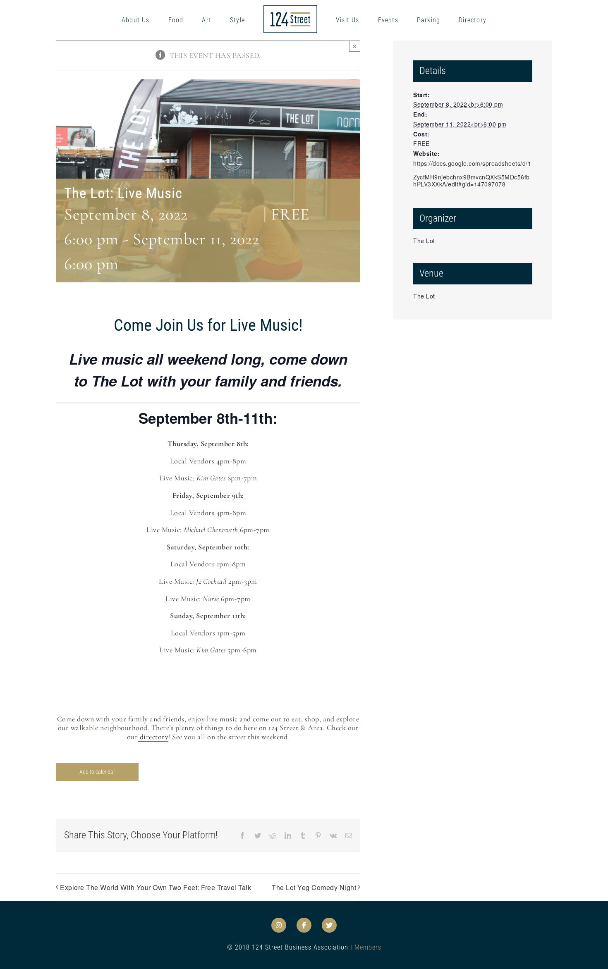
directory (153, 736)
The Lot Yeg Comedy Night (314, 887)
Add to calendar (97, 772)
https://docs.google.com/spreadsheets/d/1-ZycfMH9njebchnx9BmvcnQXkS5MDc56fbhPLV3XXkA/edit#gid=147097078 (472, 173)
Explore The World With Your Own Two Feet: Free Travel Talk (155, 887)
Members (367, 947)
